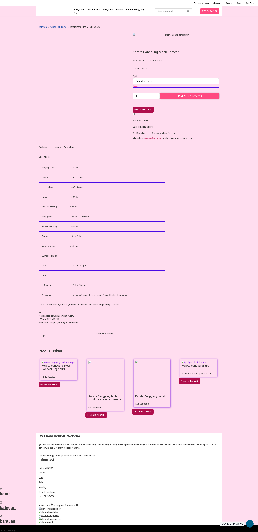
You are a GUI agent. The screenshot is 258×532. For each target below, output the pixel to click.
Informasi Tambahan (63, 147)
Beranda (43, 27)
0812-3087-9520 (210, 11)
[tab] (43, 147)
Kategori (229, 3)
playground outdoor (113, 9)
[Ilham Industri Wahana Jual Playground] (54, 11)
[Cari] (188, 11)
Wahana (171, 133)
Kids (153, 133)
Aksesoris (217, 3)
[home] (1, 489)
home (5, 493)
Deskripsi (43, 147)
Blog (76, 13)
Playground (79, 9)
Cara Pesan (250, 3)
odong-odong (161, 133)
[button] (143, 109)
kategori (8, 507)
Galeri (239, 3)
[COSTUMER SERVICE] (250, 524)
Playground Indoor (201, 3)
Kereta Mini (94, 9)
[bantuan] (1, 516)
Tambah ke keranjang (190, 96)
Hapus (135, 86)
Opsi (135, 76)
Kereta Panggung (135, 9)
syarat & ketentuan (152, 138)
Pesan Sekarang (143, 109)
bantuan (7, 521)
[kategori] (1, 503)
